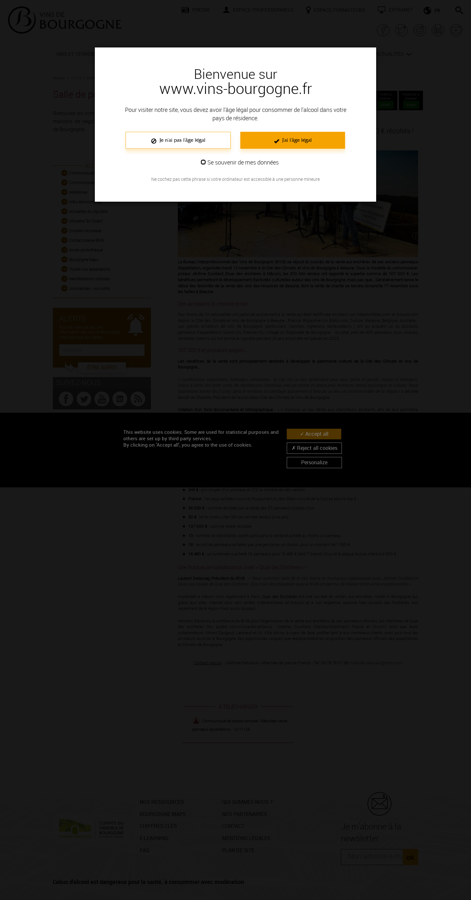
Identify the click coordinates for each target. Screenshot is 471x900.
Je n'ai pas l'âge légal (181, 140)
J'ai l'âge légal (296, 140)
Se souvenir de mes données (243, 162)
